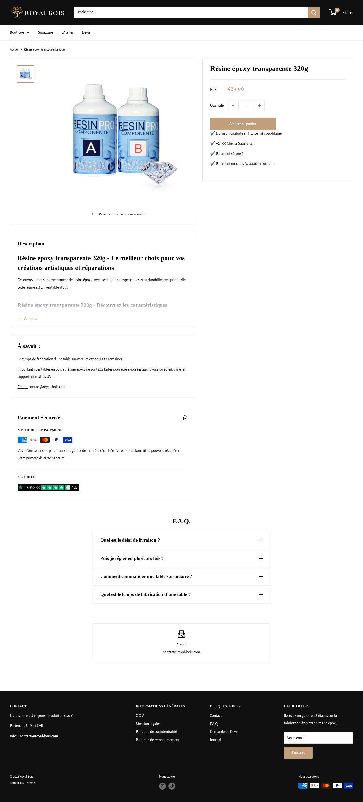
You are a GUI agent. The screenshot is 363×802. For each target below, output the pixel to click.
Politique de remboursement (157, 740)
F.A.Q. (214, 724)
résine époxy (82, 280)
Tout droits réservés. (23, 783)
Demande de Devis (224, 732)
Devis (86, 32)
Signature (45, 32)
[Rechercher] (314, 12)
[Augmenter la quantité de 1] (259, 105)
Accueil (14, 49)
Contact (216, 716)
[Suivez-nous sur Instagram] (162, 786)
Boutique (17, 32)
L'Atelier (67, 32)
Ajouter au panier (242, 124)
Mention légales (148, 724)
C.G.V (140, 716)
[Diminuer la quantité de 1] (233, 105)
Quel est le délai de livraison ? (130, 540)
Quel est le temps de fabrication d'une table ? (145, 594)
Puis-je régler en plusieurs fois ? (132, 558)
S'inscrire (298, 753)
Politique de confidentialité (156, 732)
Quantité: (217, 106)
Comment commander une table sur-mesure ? (146, 576)
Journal (215, 740)
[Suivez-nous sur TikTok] (171, 786)
